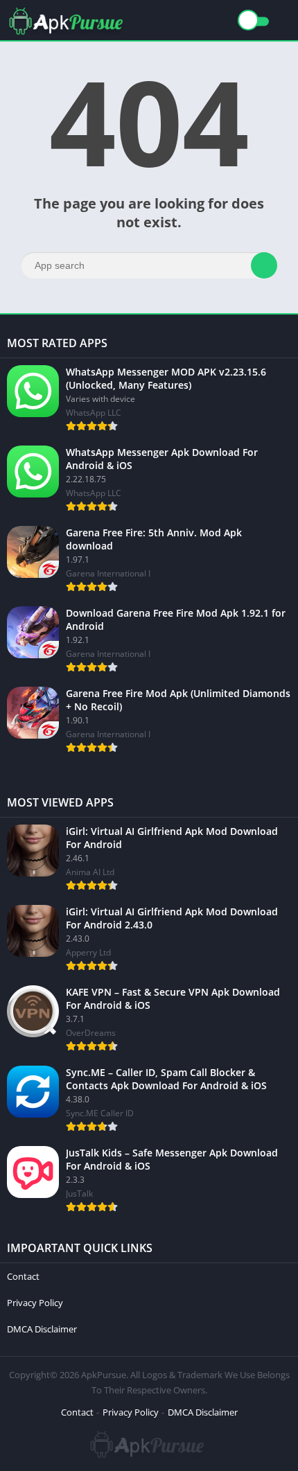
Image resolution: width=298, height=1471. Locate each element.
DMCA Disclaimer (42, 1329)
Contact (23, 1276)
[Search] (264, 265)
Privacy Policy (35, 1302)
